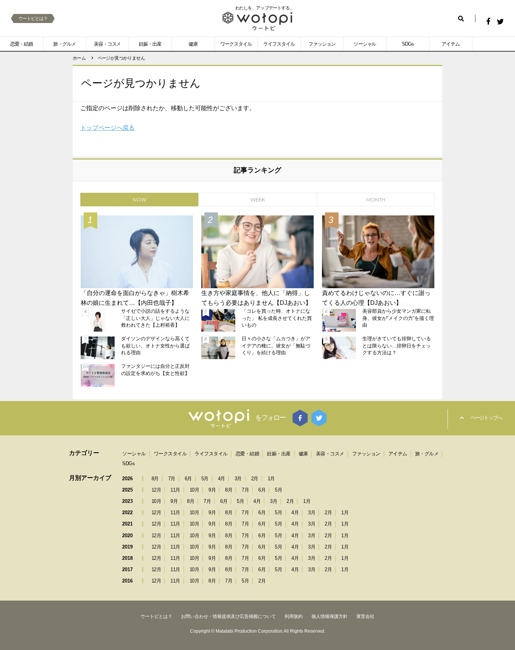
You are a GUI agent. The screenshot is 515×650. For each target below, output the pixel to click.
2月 (254, 478)
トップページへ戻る (107, 127)
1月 (271, 478)
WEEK (257, 200)
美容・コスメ (107, 44)
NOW (139, 200)
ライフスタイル (279, 44)
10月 (194, 490)
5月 (204, 478)
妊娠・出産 (150, 44)
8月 (155, 478)
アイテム (450, 44)
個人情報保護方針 (329, 616)
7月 (171, 478)
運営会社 (365, 616)
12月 (156, 490)
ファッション (322, 44)
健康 (193, 44)
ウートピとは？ (33, 18)
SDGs (408, 44)
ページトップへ (486, 418)
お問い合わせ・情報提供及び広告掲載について (228, 616)
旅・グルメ (64, 44)
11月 (175, 490)
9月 (212, 490)
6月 (188, 478)
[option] (257, 300)
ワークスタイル (236, 44)
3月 (238, 478)
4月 (221, 478)
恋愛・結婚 (21, 44)
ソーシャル (365, 44)
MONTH (375, 200)
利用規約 (294, 616)
